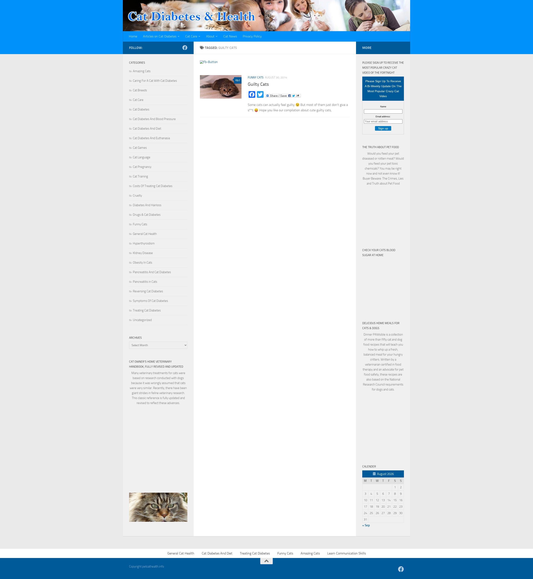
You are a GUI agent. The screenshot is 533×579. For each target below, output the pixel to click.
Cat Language (141, 157)
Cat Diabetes (141, 109)
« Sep (366, 525)
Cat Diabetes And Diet (147, 128)
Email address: (383, 116)
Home (133, 36)
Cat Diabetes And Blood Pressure (154, 119)
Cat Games (140, 148)
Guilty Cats (258, 84)
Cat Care (191, 36)
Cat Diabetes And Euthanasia (151, 138)
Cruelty (137, 195)
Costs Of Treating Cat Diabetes (152, 186)
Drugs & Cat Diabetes (147, 215)
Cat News (230, 36)
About (210, 36)
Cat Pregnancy (142, 167)
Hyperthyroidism (144, 243)
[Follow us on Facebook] (184, 47)
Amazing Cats (142, 71)
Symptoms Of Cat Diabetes (150, 301)
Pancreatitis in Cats (145, 282)
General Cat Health (145, 234)
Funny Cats (256, 77)
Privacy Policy (252, 36)
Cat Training (140, 176)
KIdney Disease (143, 253)
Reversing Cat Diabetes (148, 291)
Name (383, 106)
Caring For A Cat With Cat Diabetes (155, 81)
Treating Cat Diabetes (147, 310)
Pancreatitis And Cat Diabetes (152, 272)
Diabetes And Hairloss (147, 205)
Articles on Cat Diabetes (159, 36)
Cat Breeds (140, 90)
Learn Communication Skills (346, 553)
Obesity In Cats (142, 262)
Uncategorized (142, 320)
